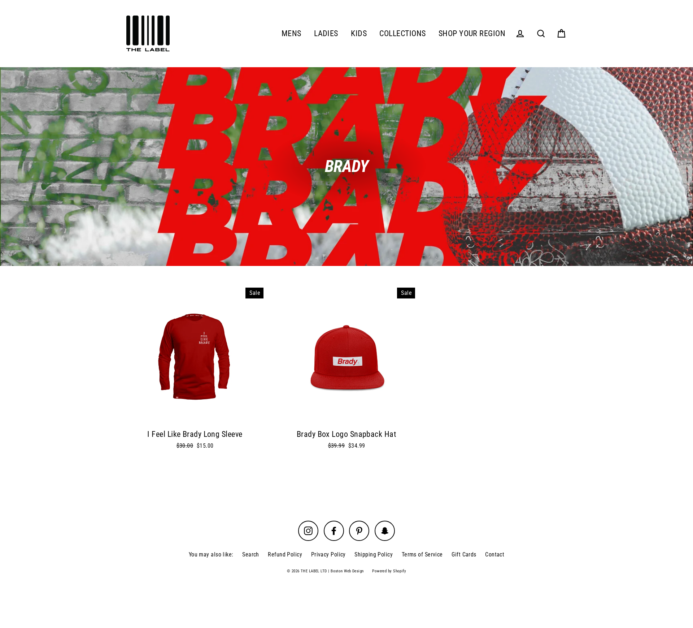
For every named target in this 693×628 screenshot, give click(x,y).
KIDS (359, 33)
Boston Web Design (347, 571)
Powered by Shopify (389, 571)
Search (250, 554)
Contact (494, 554)
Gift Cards (464, 554)
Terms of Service (422, 554)
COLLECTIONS (402, 33)
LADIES (326, 33)
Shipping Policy (373, 554)
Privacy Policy (328, 554)
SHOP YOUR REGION (472, 33)
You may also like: (211, 554)
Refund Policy (285, 554)
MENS (291, 33)
